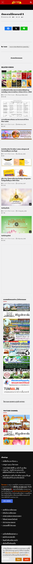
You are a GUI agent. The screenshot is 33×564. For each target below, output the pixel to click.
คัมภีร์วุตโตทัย (5, 208)
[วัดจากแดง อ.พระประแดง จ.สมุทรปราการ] (16, 2)
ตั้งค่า (26, 555)
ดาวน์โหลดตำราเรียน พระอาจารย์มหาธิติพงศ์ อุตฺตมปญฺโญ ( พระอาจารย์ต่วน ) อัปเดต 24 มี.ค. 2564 (16, 91)
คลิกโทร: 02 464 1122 (20, 487)
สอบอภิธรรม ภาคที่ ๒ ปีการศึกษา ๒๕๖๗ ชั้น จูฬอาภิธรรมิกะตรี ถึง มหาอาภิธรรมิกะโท (16, 477)
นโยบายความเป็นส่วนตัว (12, 553)
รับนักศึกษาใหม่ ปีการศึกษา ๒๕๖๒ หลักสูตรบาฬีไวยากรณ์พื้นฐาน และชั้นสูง (15, 150)
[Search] (31, 2)
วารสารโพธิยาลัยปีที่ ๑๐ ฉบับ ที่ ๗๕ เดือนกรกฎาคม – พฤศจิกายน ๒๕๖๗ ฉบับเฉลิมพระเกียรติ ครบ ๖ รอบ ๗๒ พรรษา (14, 470)
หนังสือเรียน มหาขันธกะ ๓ (10, 461)
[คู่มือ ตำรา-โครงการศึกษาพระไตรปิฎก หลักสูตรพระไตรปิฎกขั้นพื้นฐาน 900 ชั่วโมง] (16, 167)
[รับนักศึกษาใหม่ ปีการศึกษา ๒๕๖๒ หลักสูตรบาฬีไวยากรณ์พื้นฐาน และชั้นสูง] (16, 138)
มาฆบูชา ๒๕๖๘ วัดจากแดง (10, 465)
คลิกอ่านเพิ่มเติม (7, 501)
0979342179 (7, 489)
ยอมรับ (26, 559)
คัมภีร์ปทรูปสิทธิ (6, 236)
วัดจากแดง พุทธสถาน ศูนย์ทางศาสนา (14, 401)
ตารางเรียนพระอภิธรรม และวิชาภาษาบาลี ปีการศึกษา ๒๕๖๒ (15, 120)
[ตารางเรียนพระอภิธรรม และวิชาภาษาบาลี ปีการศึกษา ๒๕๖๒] (16, 108)
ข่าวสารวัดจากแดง (16, 58)
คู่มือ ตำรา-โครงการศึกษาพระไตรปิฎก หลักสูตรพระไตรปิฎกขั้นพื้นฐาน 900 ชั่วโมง (16, 179)
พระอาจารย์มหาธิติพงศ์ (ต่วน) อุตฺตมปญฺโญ (19, 47)
